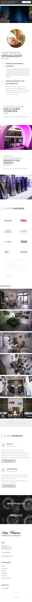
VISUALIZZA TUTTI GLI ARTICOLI (16, 423)
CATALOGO (4, 573)
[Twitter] (5, 588)
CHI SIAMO (4, 568)
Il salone (5, 293)
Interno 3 (5, 356)
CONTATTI (4, 575)
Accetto (26, 2)
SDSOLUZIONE (16, 597)
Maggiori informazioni (11, 2)
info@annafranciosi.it (6, 556)
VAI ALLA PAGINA (9, 461)
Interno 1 (5, 400)
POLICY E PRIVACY (6, 578)
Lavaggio (5, 313)
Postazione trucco (8, 291)
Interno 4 (5, 335)
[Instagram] (8, 588)
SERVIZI (3, 571)
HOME (3, 566)
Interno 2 (5, 378)
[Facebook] (2, 588)
